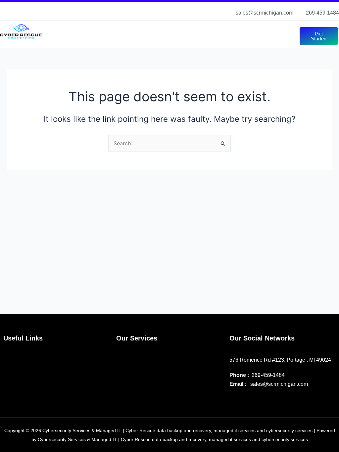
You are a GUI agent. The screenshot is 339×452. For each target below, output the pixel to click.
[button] (177, 30)
